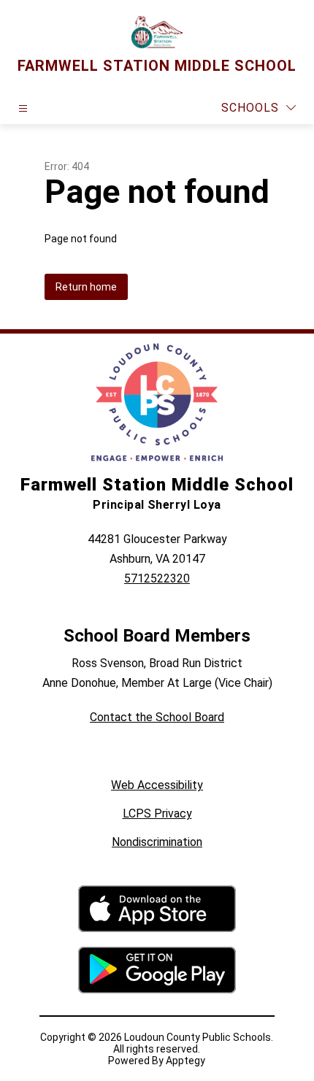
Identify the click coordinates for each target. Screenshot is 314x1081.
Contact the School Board (157, 717)
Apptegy (185, 1060)
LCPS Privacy (157, 813)
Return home (86, 287)
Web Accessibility (157, 785)
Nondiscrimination (157, 842)
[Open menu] (23, 108)
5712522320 (157, 578)
